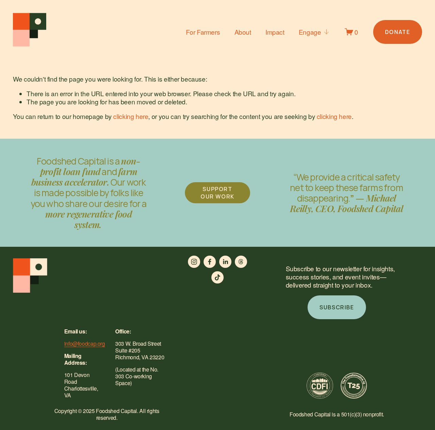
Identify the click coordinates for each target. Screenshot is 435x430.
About (242, 31)
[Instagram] (194, 262)
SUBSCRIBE (336, 307)
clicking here (130, 116)
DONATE (397, 32)
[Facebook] (210, 262)
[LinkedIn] (225, 262)
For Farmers (203, 31)
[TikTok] (217, 277)
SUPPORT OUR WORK (217, 192)
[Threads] (241, 262)
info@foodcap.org (84, 343)
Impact (274, 31)
